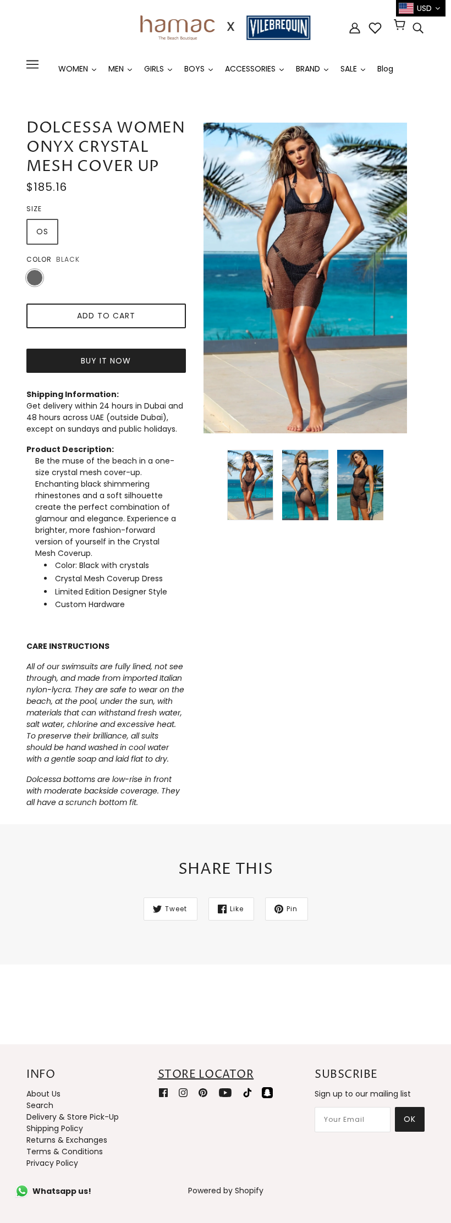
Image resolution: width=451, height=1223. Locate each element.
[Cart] (401, 26)
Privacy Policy (52, 1163)
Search (39, 1105)
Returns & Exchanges (66, 1139)
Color (39, 259)
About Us (43, 1093)
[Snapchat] (267, 1092)
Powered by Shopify (225, 1190)
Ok (410, 1119)
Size (34, 208)
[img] (418, 28)
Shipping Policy (54, 1128)
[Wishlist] (375, 28)
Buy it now (106, 360)
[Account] (354, 27)
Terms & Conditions (64, 1151)
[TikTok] (247, 1092)
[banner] (225, 26)
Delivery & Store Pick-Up (72, 1116)
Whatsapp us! (61, 1191)
